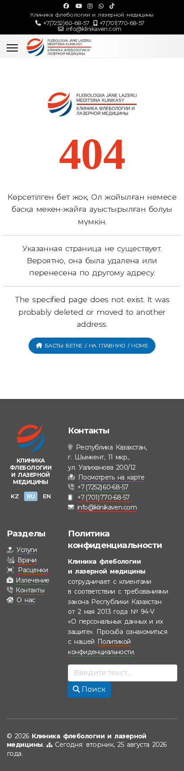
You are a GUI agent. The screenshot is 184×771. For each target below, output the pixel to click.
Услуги (27, 550)
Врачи (26, 560)
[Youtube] (78, 6)
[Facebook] (66, 6)
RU (31, 496)
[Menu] (12, 47)
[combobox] (122, 672)
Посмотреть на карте (111, 477)
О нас (26, 600)
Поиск (93, 689)
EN (46, 496)
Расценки (33, 570)
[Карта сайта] (49, 745)
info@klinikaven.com (93, 29)
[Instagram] (90, 6)
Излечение (32, 580)
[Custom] (111, 6)
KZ (15, 496)
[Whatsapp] (101, 6)
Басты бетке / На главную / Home (95, 345)
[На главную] (30, 438)
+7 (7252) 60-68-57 (66, 23)
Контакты (30, 590)
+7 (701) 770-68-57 (122, 23)
